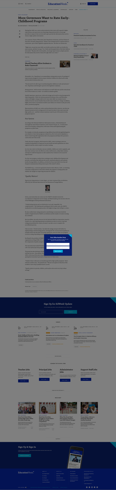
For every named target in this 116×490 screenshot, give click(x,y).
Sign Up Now (58, 251)
